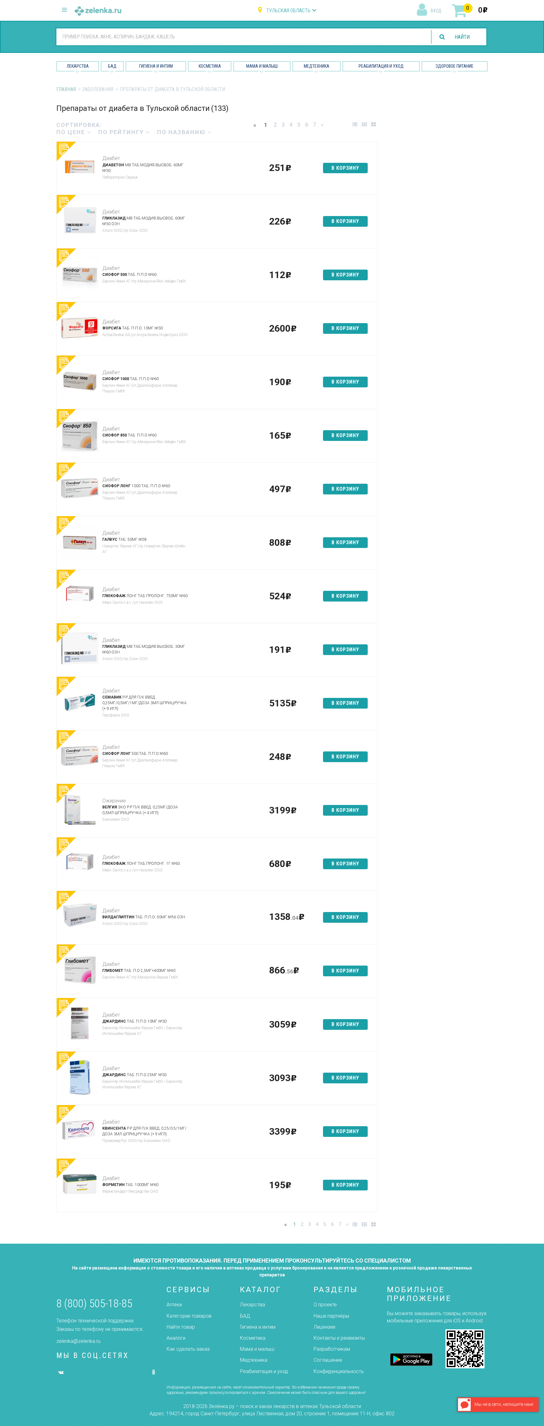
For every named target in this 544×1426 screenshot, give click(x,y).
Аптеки (174, 1305)
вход (436, 10)
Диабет (111, 158)
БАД (112, 66)
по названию (182, 132)
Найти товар (181, 1327)
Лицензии (324, 1327)
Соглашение (328, 1360)
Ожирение (114, 801)
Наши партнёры (331, 1316)
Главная (66, 89)
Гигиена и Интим (156, 66)
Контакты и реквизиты (339, 1338)
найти (462, 37)
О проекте (325, 1305)
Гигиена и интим (257, 1327)
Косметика (210, 66)
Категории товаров (189, 1316)
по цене (71, 132)
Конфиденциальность (339, 1371)
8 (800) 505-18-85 (94, 1303)
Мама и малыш (262, 66)
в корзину (345, 168)
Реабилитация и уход (381, 66)
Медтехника (316, 66)
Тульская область (288, 11)
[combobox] (239, 36)
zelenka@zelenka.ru (78, 1341)
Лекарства (78, 66)
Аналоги (176, 1338)
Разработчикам (332, 1349)
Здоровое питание (454, 66)
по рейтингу (122, 132)
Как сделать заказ (188, 1349)
